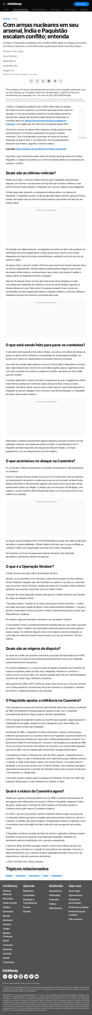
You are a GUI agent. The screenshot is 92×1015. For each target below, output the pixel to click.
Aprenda (28, 886)
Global (9, 875)
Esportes (7, 949)
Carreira (7, 953)
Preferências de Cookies (77, 913)
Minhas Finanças (7, 935)
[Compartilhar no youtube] (36, 976)
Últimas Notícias (20, 9)
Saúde (6, 958)
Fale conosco (76, 919)
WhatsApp (54, 895)
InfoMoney (10, 886)
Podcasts (54, 899)
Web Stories (55, 908)
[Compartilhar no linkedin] (49, 81)
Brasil (6, 940)
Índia (45, 875)
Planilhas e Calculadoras (30, 901)
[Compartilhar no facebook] (37, 81)
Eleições (84, 9)
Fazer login (74, 891)
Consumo (8, 945)
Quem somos (75, 895)
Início (6, 9)
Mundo (6, 916)
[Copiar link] (60, 81)
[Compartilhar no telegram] (55, 81)
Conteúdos (29, 895)
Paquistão (56, 875)
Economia (8, 911)
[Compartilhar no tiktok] (31, 976)
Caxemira (20, 875)
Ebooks (27, 911)
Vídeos (52, 904)
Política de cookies (78, 907)
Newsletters (81, 4)
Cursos (27, 907)
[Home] (15, 4)
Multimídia (56, 886)
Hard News (34, 875)
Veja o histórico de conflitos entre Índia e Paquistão (41, 149)
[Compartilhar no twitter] (43, 81)
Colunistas (8, 962)
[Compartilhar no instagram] (5, 976)
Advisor (7, 924)
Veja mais (75, 886)
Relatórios (28, 891)
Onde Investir (70, 9)
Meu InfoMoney (39, 9)
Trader (6, 928)
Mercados (55, 9)
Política (7, 907)
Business (6, 19)
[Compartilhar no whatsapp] (31, 81)
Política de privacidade (75, 901)
